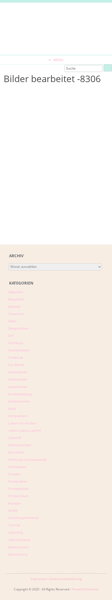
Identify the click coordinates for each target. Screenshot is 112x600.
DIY (11, 335)
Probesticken (18, 496)
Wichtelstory (18, 554)
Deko (12, 321)
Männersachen (20, 445)
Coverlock (16, 314)
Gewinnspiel (17, 379)
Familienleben (19, 350)
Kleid (12, 408)
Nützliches (16, 452)
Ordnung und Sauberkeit (27, 459)
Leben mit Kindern (22, 423)
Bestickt (14, 306)
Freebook (15, 357)
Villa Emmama (19, 540)
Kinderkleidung (20, 394)
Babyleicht (16, 299)
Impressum (38, 579)
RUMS (13, 510)
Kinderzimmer (19, 401)
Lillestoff (15, 438)
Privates (14, 474)
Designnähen (18, 328)
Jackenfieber (17, 387)
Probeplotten (18, 488)
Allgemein (15, 292)
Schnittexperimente (23, 518)
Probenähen (18, 481)
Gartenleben (18, 372)
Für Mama (16, 364)
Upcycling (15, 532)
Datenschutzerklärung (65, 579)
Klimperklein (18, 416)
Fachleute (15, 343)
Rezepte (14, 503)
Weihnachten (18, 547)
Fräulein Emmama (85, 589)
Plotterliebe (17, 467)
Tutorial (14, 525)
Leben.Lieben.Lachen (24, 430)
